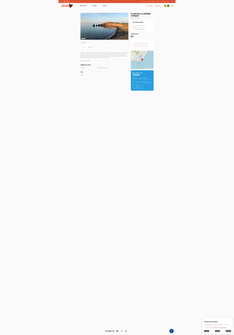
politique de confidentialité (220, 327)
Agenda (151, 5)
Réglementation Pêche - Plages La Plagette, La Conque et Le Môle (141, 44)
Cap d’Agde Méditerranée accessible (165, 6)
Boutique (144, 1)
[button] (142, 59)
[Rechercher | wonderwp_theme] (172, 5)
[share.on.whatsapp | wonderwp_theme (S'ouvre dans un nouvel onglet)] (126, 331)
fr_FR (173, 1)
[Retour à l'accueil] (67, 6)
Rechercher (138, 86)
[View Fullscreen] (132, 57)
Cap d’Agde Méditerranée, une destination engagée (168, 6)
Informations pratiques (165, 1)
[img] (81, 42)
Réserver (159, 5)
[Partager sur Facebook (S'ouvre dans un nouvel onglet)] (117, 331)
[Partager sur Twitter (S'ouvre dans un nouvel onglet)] (121, 331)
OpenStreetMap (151, 68)
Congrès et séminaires (151, 1)
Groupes (158, 1)
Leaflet (146, 68)
